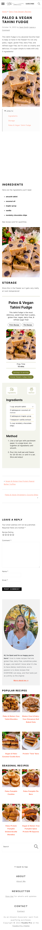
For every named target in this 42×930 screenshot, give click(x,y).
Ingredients (13, 116)
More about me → (21, 680)
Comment (6, 540)
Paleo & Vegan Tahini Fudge (19, 125)
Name (5, 571)
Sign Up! (10, 896)
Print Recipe (14, 325)
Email (5, 580)
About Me (21, 881)
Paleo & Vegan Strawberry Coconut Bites (21, 495)
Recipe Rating (7, 532)
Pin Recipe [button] (28, 325)
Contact (21, 911)
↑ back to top (21, 867)
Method (31, 393)
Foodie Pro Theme (21, 926)
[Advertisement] (21, 158)
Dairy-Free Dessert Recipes (20, 12)
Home (4, 12)
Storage (11, 121)
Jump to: (9, 111)
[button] (33, 407)
